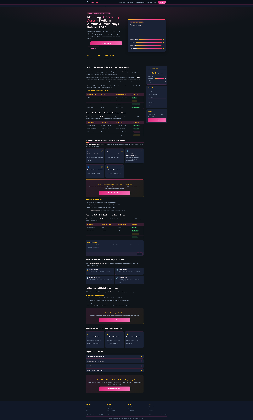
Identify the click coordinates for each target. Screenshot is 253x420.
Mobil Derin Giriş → (115, 320)
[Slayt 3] (89, 253)
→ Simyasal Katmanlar (152, 94)
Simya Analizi (109, 406)
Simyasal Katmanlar (140, 2)
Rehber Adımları (130, 2)
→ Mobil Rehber (151, 102)
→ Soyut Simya (151, 91)
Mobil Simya (149, 2)
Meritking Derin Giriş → (114, 193)
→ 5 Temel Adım (151, 97)
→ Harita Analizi (151, 99)
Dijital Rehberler (95, 5)
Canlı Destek (130, 406)
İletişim (87, 410)
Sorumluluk (151, 410)
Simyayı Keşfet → (106, 43)
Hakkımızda (88, 408)
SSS (155, 2)
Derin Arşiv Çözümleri (111, 410)
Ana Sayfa (89, 5)
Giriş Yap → (162, 2)
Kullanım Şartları (152, 406)
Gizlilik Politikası (131, 410)
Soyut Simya (122, 2)
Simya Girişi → (156, 120)
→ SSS (149, 105)
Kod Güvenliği (109, 408)
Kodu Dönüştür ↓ (93, 48)
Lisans (150, 408)
